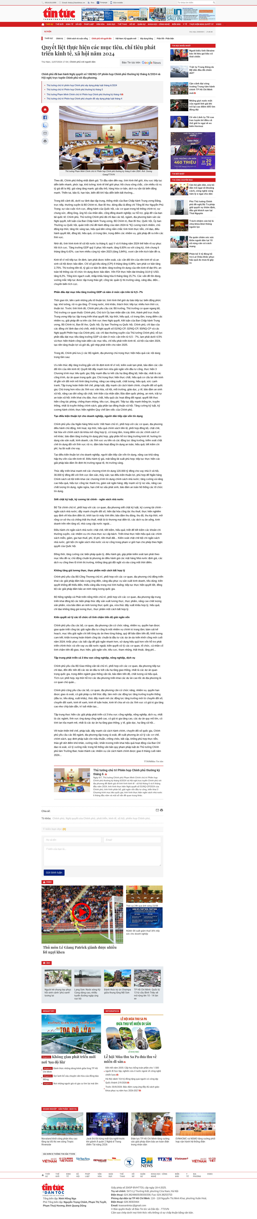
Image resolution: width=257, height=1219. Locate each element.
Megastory (46, 1057)
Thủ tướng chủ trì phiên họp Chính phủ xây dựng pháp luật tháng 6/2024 (82, 85)
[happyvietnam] (101, 1159)
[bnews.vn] (135, 1162)
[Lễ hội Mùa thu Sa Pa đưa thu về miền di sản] (133, 1034)
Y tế (185, 24)
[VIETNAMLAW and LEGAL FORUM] (87, 1160)
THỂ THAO (122, 24)
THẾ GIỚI (59, 24)
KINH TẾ (69, 24)
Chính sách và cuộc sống (77, 38)
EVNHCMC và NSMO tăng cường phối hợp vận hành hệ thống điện (195, 1140)
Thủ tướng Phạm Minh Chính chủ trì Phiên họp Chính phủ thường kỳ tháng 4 (84, 94)
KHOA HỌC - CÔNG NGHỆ (159, 24)
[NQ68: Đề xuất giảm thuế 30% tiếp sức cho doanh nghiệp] (144, 917)
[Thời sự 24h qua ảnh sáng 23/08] (144, 894)
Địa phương (197, 1175)
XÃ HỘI (79, 24)
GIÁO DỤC (111, 24)
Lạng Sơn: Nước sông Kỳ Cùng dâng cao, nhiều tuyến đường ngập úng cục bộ (87, 994)
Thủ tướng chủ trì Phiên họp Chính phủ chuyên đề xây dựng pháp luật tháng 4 (84, 98)
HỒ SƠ (132, 24)
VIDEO (218, 24)
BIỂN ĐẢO (176, 24)
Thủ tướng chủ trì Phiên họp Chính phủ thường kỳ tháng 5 (75, 89)
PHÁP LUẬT (89, 24)
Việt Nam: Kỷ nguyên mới (125, 38)
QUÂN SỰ (141, 24)
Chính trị (59, 38)
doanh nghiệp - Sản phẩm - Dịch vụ (60, 1109)
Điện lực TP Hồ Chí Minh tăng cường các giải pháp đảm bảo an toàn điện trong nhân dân (150, 1141)
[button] (159, 978)
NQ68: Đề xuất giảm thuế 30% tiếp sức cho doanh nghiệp (143, 932)
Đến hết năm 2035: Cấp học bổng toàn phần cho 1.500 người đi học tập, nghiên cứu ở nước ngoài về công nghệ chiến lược (133, 1071)
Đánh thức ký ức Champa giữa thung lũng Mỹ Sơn (117, 991)
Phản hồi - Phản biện (165, 38)
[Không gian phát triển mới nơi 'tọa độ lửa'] (71, 1034)
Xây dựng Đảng (146, 38)
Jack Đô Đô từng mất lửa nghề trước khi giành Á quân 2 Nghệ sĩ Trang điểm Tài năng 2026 (105, 1141)
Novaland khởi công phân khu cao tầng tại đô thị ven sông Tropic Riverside (59, 1141)
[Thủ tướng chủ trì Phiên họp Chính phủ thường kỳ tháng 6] (72, 782)
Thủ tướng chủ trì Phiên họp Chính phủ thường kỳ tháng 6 (126, 772)
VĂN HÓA (100, 24)
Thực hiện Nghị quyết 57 (201, 24)
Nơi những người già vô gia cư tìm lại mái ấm (71, 1083)
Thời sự (49, 24)
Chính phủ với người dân (102, 38)
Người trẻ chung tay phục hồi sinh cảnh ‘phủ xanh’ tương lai (58, 992)
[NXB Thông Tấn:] (118, 1162)
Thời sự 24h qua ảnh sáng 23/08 (142, 905)
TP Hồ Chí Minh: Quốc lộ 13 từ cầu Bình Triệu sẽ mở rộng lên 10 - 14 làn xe (147, 994)
